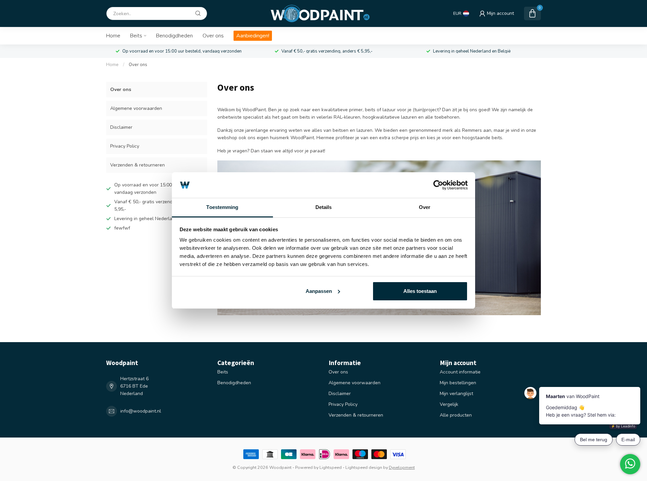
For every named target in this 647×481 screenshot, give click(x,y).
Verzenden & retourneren (137, 165)
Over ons (213, 35)
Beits (136, 35)
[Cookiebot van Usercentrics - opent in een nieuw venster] (438, 185)
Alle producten (456, 415)
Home (113, 35)
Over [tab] (424, 207)
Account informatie (460, 372)
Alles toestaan (420, 291)
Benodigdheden (174, 35)
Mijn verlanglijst (456, 393)
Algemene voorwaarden (136, 108)
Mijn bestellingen (458, 383)
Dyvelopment (402, 467)
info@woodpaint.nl (140, 411)
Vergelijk (449, 404)
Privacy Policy (124, 146)
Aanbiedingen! (252, 35)
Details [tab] (323, 207)
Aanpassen (319, 291)
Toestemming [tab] (222, 207)
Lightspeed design (363, 467)
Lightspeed (330, 467)
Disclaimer (121, 127)
